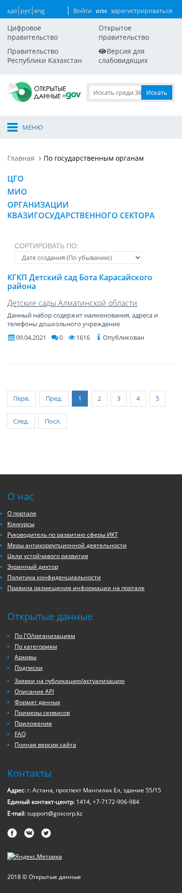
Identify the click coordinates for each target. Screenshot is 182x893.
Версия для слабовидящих (123, 55)
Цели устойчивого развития (47, 556)
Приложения (33, 723)
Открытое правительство (124, 32)
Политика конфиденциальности (54, 577)
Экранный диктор (32, 566)
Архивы (25, 657)
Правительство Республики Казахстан (44, 55)
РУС (25, 10)
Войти (82, 10)
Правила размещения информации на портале (76, 588)
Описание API (34, 691)
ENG (39, 10)
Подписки (29, 668)
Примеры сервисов (42, 713)
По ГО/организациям (45, 636)
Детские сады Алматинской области (72, 303)
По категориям (36, 646)
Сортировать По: (47, 246)
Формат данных (37, 702)
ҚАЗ (12, 10)
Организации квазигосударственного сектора (81, 210)
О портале (21, 513)
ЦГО (15, 178)
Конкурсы (20, 524)
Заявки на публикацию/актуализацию (70, 681)
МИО (17, 191)
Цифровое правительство (32, 32)
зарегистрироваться (141, 10)
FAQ (20, 734)
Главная (20, 158)
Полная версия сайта (45, 745)
